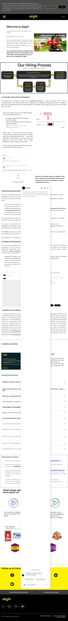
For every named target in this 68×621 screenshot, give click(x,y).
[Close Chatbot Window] (48, 188)
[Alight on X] (12, 585)
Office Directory (45, 616)
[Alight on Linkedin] (56, 576)
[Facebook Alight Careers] (12, 576)
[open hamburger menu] (4, 17)
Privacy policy (61, 617)
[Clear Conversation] (41, 188)
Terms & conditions (59, 616)
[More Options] (24, 585)
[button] (50, 6)
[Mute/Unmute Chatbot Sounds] (44, 188)
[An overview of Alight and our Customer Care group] (13, 508)
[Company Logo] (33, 16)
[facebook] (3, 606)
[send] (47, 585)
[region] (36, 386)
